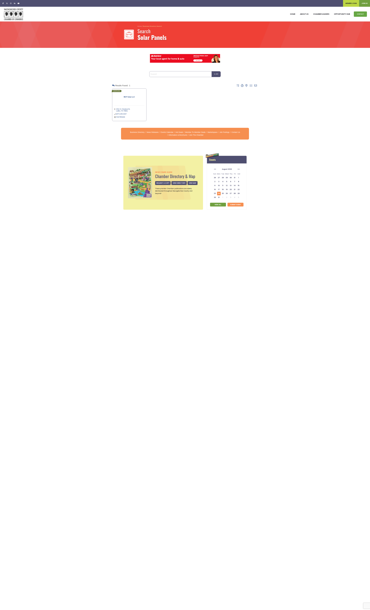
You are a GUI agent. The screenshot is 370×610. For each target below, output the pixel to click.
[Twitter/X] (6, 3)
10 (219, 185)
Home (139, 26)
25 (223, 193)
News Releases (153, 132)
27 (231, 193)
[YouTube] (18, 3)
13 (230, 185)
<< (215, 169)
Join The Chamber (196, 135)
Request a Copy (162, 183)
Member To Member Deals (195, 132)
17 (219, 189)
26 (227, 193)
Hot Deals (179, 132)
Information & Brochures (178, 135)
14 (234, 185)
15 (238, 185)
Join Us (365, 3)
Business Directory (137, 132)
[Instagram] (10, 3)
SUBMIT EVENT (235, 204)
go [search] (217, 74)
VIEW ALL (218, 204)
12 (226, 185)
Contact (360, 14)
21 (234, 189)
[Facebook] (3, 3)
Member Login (351, 3)
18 (223, 189)
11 (222, 185)
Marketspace (212, 132)
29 (239, 193)
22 (239, 189)
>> (239, 169)
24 (219, 193)
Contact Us (235, 132)
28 (235, 193)
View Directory (179, 183)
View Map (192, 183)
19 (226, 189)
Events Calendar (167, 132)
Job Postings (224, 132)
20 (231, 189)
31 (219, 197)
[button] (113, 85)
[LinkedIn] (14, 3)
